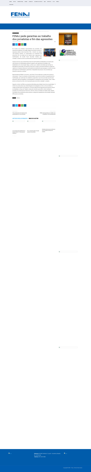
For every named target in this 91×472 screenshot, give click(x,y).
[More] (28, 44)
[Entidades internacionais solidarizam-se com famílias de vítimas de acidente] (49, 124)
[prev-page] (13, 135)
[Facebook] (72, 3)
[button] (85, 27)
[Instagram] (73, 3)
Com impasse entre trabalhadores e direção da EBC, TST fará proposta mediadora (18, 132)
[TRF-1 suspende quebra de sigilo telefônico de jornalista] (34, 125)
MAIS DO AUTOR (33, 118)
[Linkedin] (25, 44)
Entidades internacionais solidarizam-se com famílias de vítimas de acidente (48, 130)
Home (13, 31)
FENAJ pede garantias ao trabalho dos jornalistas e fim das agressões (48, 113)
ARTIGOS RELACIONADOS (20, 118)
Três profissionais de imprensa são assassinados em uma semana (19, 113)
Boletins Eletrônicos (19, 31)
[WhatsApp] (22, 44)
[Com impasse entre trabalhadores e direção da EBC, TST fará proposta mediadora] (19, 125)
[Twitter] (75, 3)
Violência (18, 97)
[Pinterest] (19, 44)
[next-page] (15, 135)
